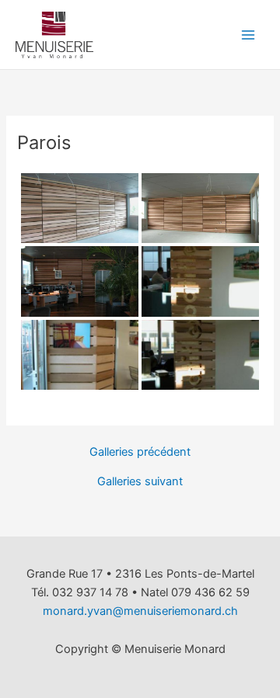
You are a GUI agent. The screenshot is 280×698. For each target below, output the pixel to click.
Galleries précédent (140, 452)
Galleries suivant (140, 482)
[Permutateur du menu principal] (248, 35)
